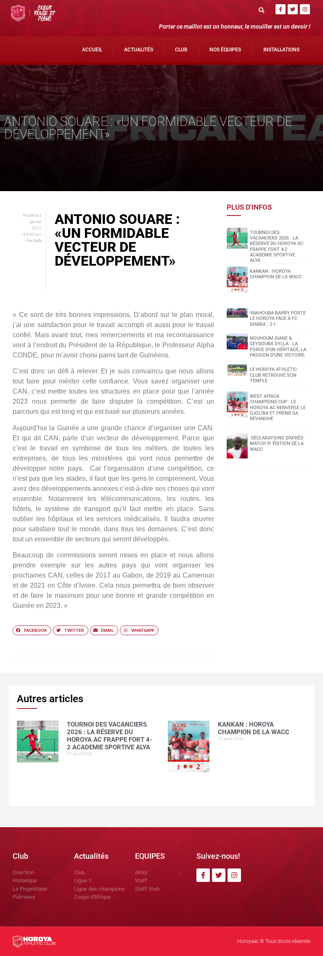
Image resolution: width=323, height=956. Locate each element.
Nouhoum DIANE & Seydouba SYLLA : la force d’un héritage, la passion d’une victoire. (278, 347)
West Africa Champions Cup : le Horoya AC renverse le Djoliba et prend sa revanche (278, 407)
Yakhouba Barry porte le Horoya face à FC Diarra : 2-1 (278, 318)
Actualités (138, 50)
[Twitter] (293, 9)
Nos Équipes (225, 50)
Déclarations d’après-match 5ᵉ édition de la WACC (277, 443)
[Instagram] (305, 9)
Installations (281, 50)
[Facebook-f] (280, 9)
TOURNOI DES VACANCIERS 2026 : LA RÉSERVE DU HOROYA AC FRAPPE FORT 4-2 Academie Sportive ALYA (276, 246)
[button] (262, 10)
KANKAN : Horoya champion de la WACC (276, 274)
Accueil (92, 50)
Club (181, 50)
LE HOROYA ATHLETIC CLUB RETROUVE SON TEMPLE (273, 375)
